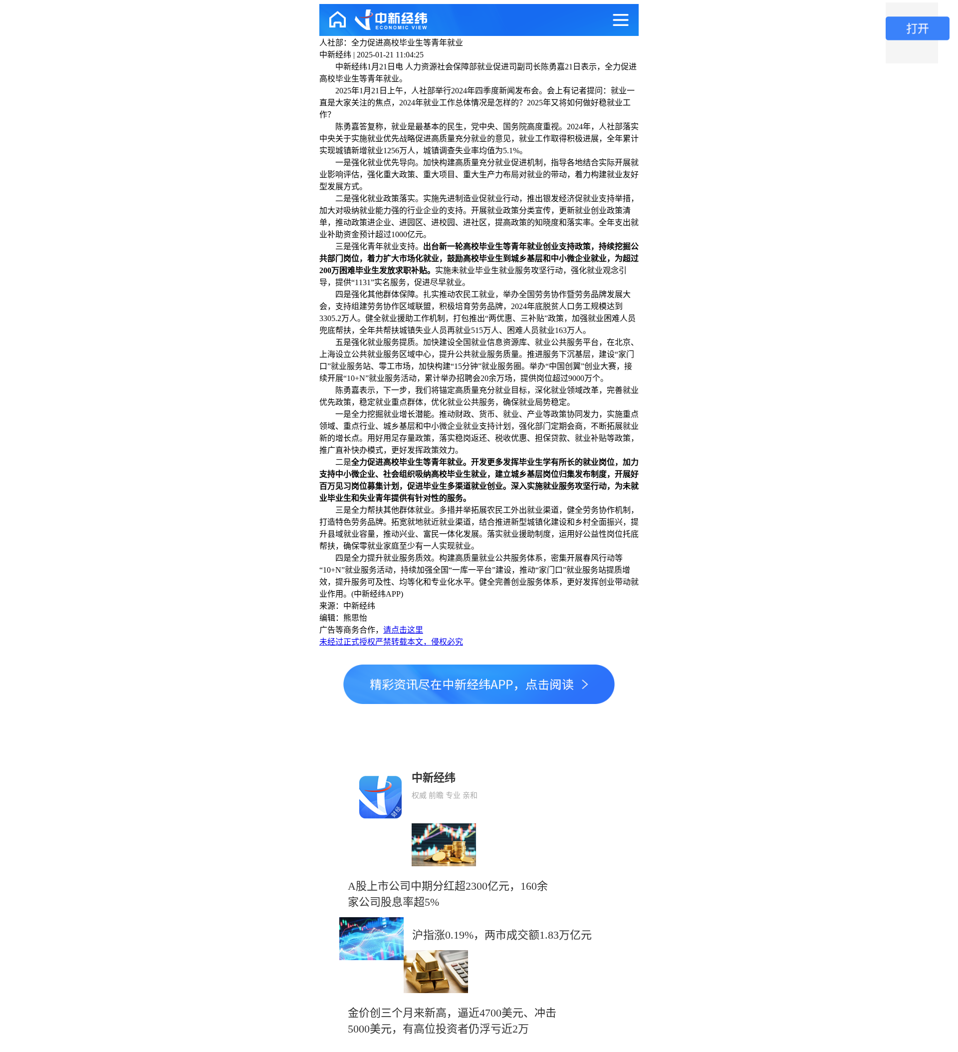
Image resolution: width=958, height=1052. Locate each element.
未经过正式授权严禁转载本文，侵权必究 (391, 642)
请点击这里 (403, 630)
